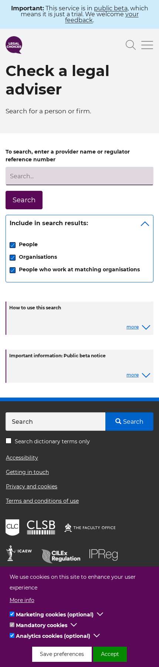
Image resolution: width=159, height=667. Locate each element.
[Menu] (144, 45)
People (28, 244)
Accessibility (22, 457)
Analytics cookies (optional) (53, 636)
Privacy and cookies (31, 486)
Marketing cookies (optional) (55, 614)
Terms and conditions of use (42, 501)
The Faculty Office (93, 528)
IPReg (105, 554)
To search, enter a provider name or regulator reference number (68, 155)
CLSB (42, 528)
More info (22, 600)
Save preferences (62, 654)
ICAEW (21, 554)
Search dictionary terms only (52, 441)
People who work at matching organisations (79, 269)
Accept (110, 654)
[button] (100, 614)
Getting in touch (27, 472)
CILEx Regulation (63, 554)
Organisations (38, 257)
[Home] (14, 45)
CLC (13, 528)
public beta (111, 8)
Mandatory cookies (41, 625)
